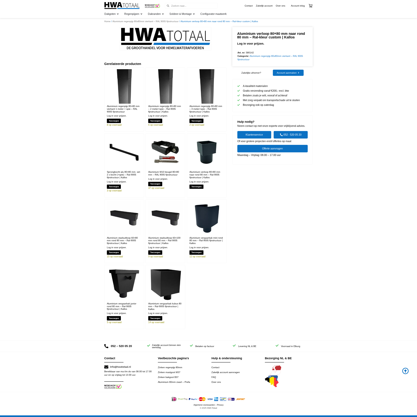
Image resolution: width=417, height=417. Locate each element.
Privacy (220, 405)
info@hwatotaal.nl (120, 367)
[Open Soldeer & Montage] (194, 14)
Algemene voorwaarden (204, 405)
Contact (249, 5)
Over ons (280, 5)
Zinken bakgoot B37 (168, 377)
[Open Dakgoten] (117, 14)
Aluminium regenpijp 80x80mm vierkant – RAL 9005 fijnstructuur (145, 21)
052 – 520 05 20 (121, 346)
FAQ (213, 377)
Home (107, 21)
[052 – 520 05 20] (106, 346)
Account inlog (298, 5)
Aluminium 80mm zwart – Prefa (174, 382)
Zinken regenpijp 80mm (170, 367)
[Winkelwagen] (310, 6)
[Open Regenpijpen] (141, 14)
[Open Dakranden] (163, 14)
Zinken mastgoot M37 (169, 372)
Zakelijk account (264, 5)
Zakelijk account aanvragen (225, 372)
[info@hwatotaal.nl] (106, 367)
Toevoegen (114, 121)
